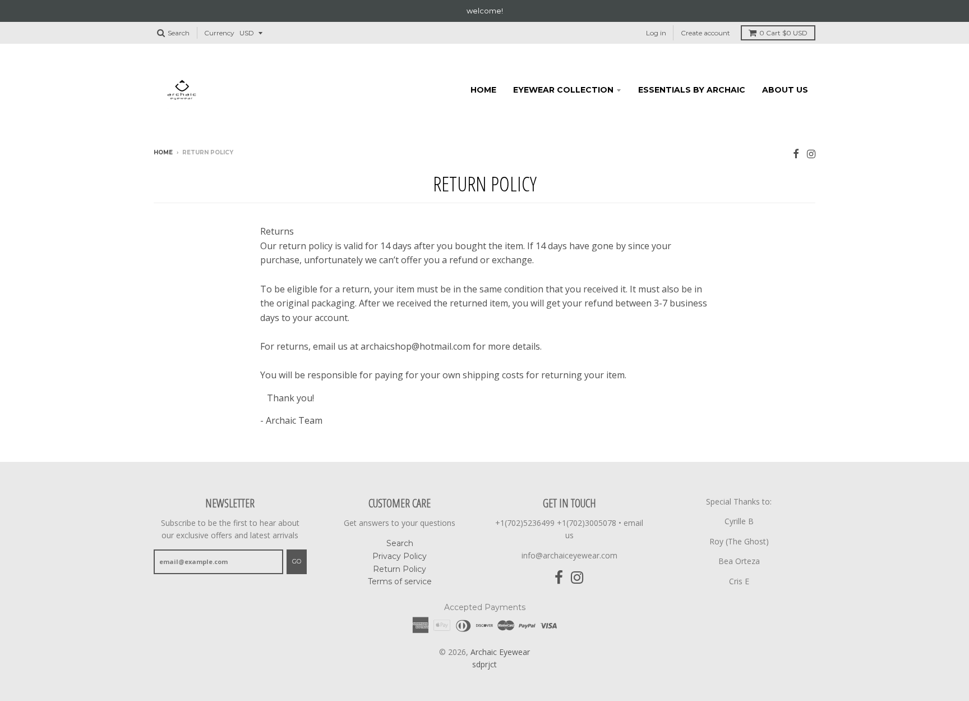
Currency (219, 33)
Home (483, 90)
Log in (656, 33)
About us (785, 90)
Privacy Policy (399, 556)
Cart (783, 33)
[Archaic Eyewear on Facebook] (796, 153)
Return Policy (399, 569)
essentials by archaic (691, 90)
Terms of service (400, 581)
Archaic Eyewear (500, 652)
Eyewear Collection (563, 90)
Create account (705, 33)
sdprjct (484, 664)
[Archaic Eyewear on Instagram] (811, 153)
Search (399, 543)
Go (296, 561)
